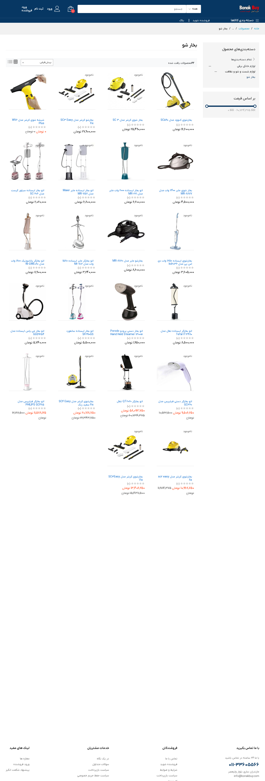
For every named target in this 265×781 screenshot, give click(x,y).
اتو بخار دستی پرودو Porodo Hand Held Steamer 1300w (126, 333)
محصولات (244, 29)
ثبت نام (38, 9)
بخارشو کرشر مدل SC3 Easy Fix (77, 122)
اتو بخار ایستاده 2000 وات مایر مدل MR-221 (126, 192)
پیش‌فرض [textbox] (45, 62)
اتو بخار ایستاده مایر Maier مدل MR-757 (78, 192)
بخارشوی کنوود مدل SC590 (176, 120)
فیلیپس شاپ (138, 113)
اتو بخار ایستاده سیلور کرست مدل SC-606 (27, 192)
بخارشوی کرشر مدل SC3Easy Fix (125, 478)
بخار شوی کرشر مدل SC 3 (128, 120)
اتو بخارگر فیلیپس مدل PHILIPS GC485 (31, 403)
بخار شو (251, 77)
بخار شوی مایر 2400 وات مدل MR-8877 (175, 192)
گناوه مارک (189, 394)
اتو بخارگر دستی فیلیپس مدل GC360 (175, 403)
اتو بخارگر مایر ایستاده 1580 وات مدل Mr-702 (78, 262)
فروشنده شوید (201, 20)
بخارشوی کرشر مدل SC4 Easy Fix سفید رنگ (76, 403)
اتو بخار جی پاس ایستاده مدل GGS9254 (27, 333)
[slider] (206, 106)
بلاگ (181, 20)
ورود (49, 9)
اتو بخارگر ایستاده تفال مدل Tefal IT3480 (176, 333)
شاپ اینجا (189, 113)
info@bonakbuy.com (246, 776)
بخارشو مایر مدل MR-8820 (128, 261)
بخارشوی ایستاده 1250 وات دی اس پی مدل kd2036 (175, 262)
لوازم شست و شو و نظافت (240, 72)
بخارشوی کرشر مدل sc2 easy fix (175, 478)
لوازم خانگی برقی (246, 66)
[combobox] (37, 62)
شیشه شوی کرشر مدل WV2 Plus (28, 122)
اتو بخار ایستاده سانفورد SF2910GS (80, 333)
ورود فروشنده (27, 8)
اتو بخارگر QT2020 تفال (130, 401)
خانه (256, 29)
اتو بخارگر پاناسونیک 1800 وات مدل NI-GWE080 (27, 262)
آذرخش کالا (188, 183)
